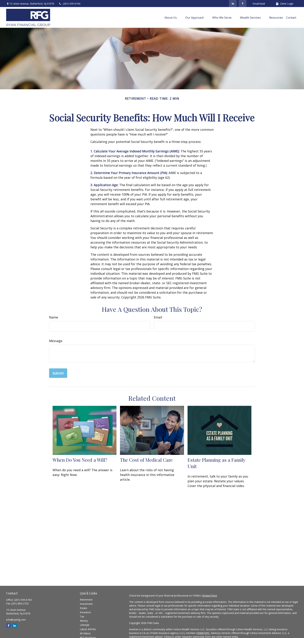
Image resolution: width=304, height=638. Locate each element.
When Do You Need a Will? (80, 460)
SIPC (207, 633)
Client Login (286, 3)
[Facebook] (242, 3)
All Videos (85, 633)
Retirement (86, 599)
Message (55, 341)
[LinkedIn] (233, 3)
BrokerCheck (209, 595)
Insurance (85, 612)
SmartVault (259, 3)
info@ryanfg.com (16, 619)
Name (53, 317)
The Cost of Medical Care (146, 460)
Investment (86, 603)
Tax (82, 616)
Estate (83, 608)
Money (84, 620)
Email (158, 317)
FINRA (200, 633)
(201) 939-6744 (71, 3)
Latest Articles (88, 629)
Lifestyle (84, 625)
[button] (170, 17)
